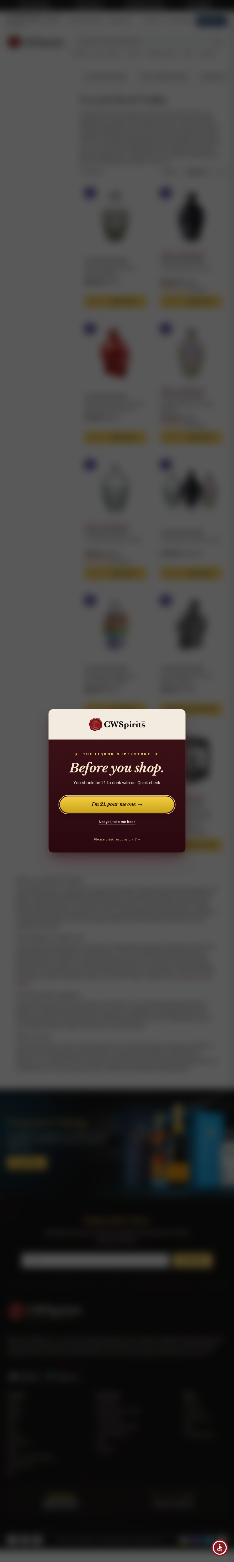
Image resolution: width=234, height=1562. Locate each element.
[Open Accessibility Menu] (219, 1547)
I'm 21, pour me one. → (117, 805)
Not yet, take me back (117, 822)
